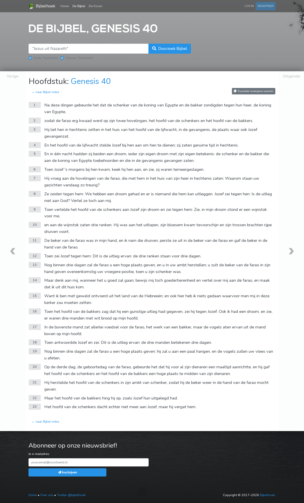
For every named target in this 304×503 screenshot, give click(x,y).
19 (35, 351)
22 (35, 398)
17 (35, 327)
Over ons (46, 495)
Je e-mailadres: (39, 454)
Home (66, 6)
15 (35, 295)
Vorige (12, 76)
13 (35, 265)
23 (35, 406)
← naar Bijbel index (45, 92)
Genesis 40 (91, 81)
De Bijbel (79, 6)
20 (35, 367)
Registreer (266, 6)
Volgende (291, 76)
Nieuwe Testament (79, 58)
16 (35, 311)
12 (35, 256)
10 (35, 224)
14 (35, 280)
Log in (249, 6)
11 (35, 240)
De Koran (95, 6)
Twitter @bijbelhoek (71, 495)
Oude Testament (46, 58)
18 (35, 342)
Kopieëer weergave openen (255, 91)
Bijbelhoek (45, 6)
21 (35, 382)
